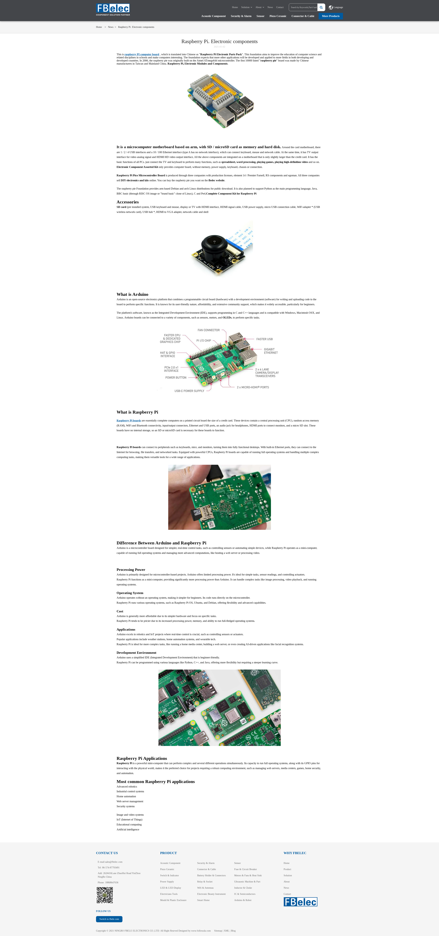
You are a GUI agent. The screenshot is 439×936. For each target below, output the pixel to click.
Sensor (260, 16)
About (259, 7)
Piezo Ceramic (278, 16)
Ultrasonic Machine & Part (247, 881)
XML (226, 930)
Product (287, 869)
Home (235, 7)
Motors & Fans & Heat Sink (248, 875)
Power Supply (167, 881)
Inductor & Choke (243, 888)
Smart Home (203, 900)
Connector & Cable (303, 16)
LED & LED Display (170, 888)
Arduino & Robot (242, 900)
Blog (233, 930)
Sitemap (218, 930)
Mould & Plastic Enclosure (173, 900)
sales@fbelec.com (113, 862)
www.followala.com (201, 930)
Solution (245, 7)
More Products (331, 16)
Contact (280, 7)
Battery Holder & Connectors (211, 875)
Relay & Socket (204, 881)
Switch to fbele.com (109, 919)
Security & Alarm (241, 16)
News (270, 7)
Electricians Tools (168, 894)
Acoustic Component (213, 16)
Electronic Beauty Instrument (211, 894)
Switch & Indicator (169, 875)
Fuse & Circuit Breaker (245, 869)
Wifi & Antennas (205, 888)
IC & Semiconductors (244, 894)
